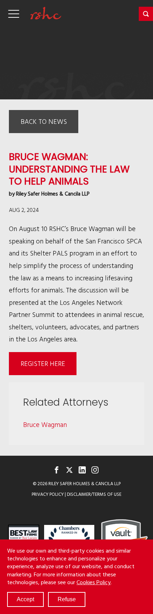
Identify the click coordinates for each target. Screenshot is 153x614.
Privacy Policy (48, 494)
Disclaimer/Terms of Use (94, 494)
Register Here (43, 363)
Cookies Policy (93, 582)
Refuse (67, 599)
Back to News (44, 121)
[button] (146, 14)
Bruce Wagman (45, 424)
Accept (25, 599)
